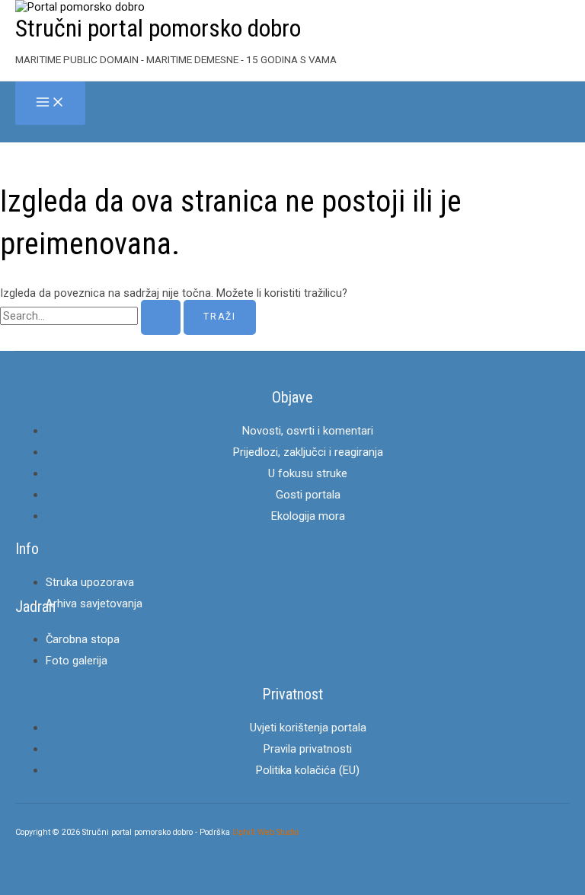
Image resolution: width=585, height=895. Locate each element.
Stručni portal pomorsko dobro (158, 28)
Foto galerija (76, 660)
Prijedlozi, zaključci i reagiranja (308, 452)
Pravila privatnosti (308, 749)
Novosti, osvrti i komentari (307, 431)
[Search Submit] (161, 317)
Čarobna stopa (83, 639)
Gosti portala (308, 495)
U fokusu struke (307, 473)
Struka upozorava (90, 582)
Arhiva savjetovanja (94, 603)
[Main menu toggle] (50, 103)
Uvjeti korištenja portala (308, 727)
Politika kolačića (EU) (308, 770)
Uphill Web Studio (265, 832)
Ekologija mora (308, 516)
